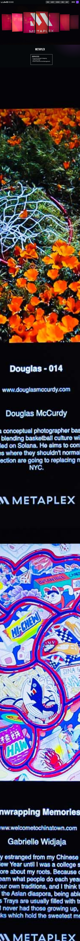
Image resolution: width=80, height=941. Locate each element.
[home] (7, 2)
